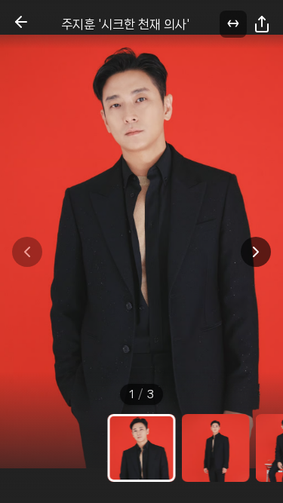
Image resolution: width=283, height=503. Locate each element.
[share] (262, 24)
